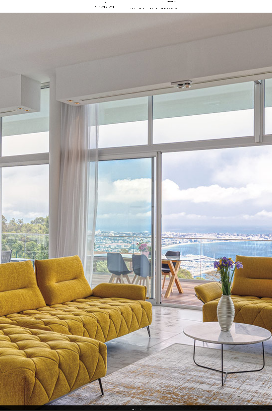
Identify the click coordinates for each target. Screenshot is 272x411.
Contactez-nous (172, 8)
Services (163, 8)
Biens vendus (154, 8)
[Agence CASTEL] (105, 10)
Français (170, 1)
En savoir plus (133, 409)
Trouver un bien (142, 8)
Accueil (133, 8)
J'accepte (140, 409)
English (176, 1)
